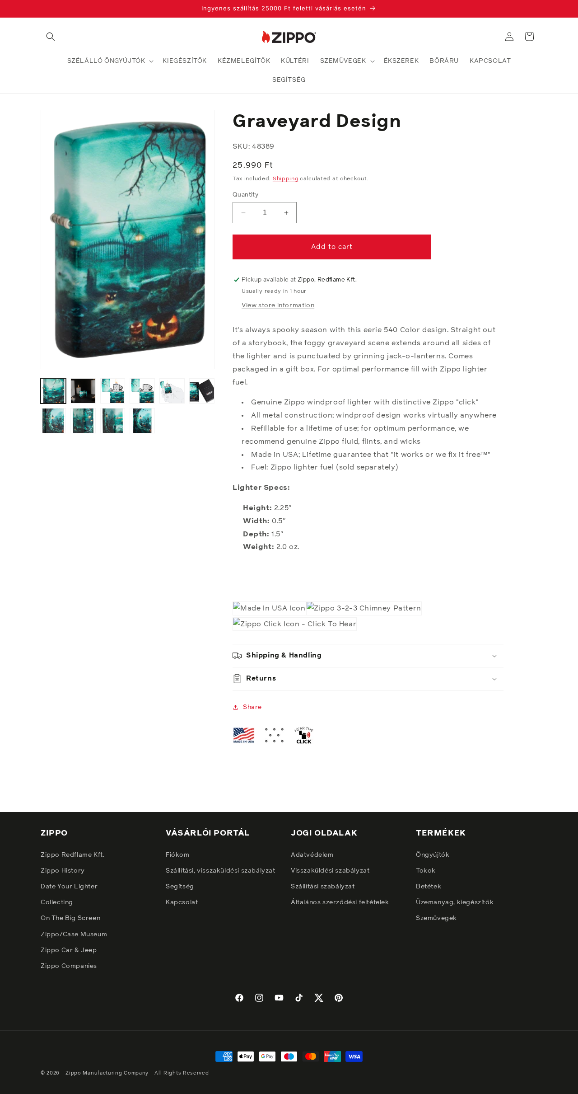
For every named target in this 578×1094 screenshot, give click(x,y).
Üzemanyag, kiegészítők (455, 902)
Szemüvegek (436, 918)
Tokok (426, 871)
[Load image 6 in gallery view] (201, 391)
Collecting (57, 902)
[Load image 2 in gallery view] (83, 391)
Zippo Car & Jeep (69, 950)
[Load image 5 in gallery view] (172, 391)
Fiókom (178, 855)
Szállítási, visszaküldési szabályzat (220, 871)
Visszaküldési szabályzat (330, 871)
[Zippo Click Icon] (295, 624)
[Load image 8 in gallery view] (83, 420)
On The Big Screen (70, 918)
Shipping (285, 179)
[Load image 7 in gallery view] (53, 420)
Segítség (180, 886)
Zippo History (63, 871)
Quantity (245, 195)
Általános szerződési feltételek (340, 902)
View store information (278, 305)
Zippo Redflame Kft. (72, 855)
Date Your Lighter (69, 886)
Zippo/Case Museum (74, 934)
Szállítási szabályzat (323, 886)
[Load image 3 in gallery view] (113, 391)
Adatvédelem (312, 855)
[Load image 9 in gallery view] (113, 420)
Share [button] (252, 707)
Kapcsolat (182, 902)
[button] (51, 37)
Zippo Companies (69, 966)
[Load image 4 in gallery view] (142, 391)
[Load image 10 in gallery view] (142, 420)
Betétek (428, 886)
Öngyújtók (432, 855)
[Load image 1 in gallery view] (53, 391)
